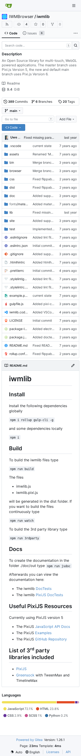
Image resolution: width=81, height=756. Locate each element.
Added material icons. (49, 204)
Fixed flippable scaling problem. (56, 179)
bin (11, 162)
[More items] (75, 33)
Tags (69, 101)
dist (12, 187)
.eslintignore (18, 237)
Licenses (52, 752)
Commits (18, 101)
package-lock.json (18, 329)
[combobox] (28, 119)
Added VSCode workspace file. (56, 312)
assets (14, 154)
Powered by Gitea (29, 740)
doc (12, 196)
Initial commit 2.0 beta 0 (50, 246)
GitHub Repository (51, 639)
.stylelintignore (18, 279)
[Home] (8, 6)
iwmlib (43, 16)
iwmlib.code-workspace (18, 312)
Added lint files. (44, 237)
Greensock (25, 675)
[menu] (16, 752)
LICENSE (15, 320)
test (12, 229)
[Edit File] (72, 365)
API (68, 752)
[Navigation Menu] (74, 5)
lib (11, 212)
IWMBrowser (21, 16)
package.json (18, 337)
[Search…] (75, 45)
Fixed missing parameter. (42, 137)
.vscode (15, 146)
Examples (43, 633)
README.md (18, 345)
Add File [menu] (65, 119)
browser (15, 171)
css (11, 179)
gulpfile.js (16, 304)
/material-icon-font (18, 204)
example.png (18, 295)
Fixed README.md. (47, 345)
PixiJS (21, 669)
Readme (13, 83)
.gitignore (16, 254)
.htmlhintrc (17, 262)
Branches (44, 101)
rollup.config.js (18, 354)
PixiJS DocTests (49, 595)
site (12, 221)
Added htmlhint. (44, 262)
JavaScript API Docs (52, 626)
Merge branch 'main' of (50, 162)
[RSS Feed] (7, 24)
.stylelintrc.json (18, 287)
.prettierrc (16, 270)
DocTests (44, 588)
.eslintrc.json (18, 246)
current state (42, 146)
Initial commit (42, 320)
